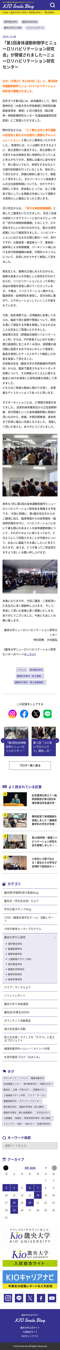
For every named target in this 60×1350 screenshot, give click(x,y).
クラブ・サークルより (17, 987)
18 (14, 1202)
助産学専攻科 (15, 979)
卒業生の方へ (46, 1084)
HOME (5, 12)
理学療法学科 (35, 12)
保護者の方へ (39, 1090)
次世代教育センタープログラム (23, 929)
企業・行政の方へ (21, 1090)
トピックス (9, 1124)
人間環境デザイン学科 (19, 959)
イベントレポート (35, 28)
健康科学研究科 (29, 22)
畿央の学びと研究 (18, 12)
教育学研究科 (15, 974)
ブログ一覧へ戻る (30, 765)
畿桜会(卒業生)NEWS (16, 1012)
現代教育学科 (15, 964)
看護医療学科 (15, 949)
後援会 (18, 1118)
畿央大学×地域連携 (16, 1004)
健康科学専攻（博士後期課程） (30, 682)
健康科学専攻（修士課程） (30, 676)
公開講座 (8, 1118)
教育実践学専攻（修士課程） (38, 1118)
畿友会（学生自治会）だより (21, 901)
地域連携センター (12, 1084)
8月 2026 (30, 1168)
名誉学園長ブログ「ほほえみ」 (23, 1057)
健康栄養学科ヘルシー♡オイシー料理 (27, 1048)
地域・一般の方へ (25, 1124)
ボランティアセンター (30, 1101)
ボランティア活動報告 (17, 1020)
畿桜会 (7, 1090)
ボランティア (10, 1078)
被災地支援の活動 (15, 1029)
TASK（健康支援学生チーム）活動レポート (29, 919)
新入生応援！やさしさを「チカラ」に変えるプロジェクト (29, 1039)
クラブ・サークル (36, 1095)
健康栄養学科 (15, 954)
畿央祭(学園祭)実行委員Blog (21, 892)
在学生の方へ (43, 1112)
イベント (21, 669)
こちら (30, 654)
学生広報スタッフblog (17, 909)
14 (37, 1195)
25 (14, 1210)
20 (29, 1202)
